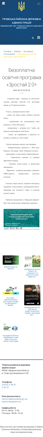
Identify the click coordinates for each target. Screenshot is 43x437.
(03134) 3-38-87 (9, 384)
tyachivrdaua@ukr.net (11, 401)
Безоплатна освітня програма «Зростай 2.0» (20, 55)
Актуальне (28, 51)
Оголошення (9, 54)
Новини (17, 51)
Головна (7, 51)
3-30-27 (5, 387)
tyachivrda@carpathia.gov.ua (14, 399)
